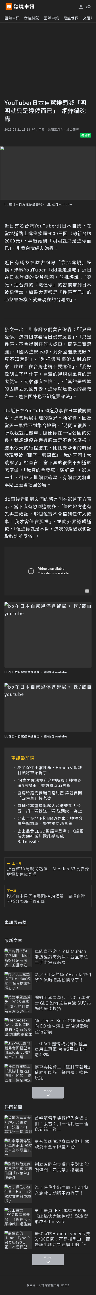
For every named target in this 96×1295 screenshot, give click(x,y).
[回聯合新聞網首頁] (9, 6)
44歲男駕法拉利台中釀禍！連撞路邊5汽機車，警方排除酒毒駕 (49, 783)
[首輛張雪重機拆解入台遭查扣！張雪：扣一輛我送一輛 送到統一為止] (18, 1124)
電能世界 (71, 18)
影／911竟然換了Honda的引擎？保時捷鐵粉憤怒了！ (63, 977)
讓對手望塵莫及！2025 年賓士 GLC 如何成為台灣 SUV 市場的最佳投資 (63, 1003)
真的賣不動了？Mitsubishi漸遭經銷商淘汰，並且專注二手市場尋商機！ (61, 956)
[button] (88, 6)
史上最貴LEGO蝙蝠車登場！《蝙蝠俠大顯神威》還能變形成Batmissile (50, 836)
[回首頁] (23, 6)
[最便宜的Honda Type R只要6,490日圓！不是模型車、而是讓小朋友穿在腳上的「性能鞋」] (18, 1240)
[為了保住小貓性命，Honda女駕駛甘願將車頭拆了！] (18, 1193)
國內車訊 (12, 18)
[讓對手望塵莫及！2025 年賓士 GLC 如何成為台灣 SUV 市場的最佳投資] (18, 1004)
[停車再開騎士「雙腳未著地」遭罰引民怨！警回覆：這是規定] (18, 1073)
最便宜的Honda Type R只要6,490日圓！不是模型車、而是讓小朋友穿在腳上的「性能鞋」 (62, 1239)
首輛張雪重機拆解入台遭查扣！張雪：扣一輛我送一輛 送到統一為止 (49, 808)
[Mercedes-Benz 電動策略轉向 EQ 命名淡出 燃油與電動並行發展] (18, 1027)
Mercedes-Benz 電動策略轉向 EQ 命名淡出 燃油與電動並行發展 (62, 1026)
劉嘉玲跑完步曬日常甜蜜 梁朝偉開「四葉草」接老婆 (49, 795)
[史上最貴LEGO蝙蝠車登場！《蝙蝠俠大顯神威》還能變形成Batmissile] (18, 1217)
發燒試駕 (31, 18)
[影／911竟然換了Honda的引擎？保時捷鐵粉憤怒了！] (18, 981)
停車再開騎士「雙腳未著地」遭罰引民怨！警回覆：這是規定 (63, 1072)
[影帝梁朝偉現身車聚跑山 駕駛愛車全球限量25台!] (18, 1147)
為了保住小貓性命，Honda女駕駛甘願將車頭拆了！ (49, 770)
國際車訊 (51, 18)
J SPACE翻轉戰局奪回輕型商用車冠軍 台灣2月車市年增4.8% (61, 1049)
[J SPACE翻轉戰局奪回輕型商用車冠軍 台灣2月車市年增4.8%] (18, 1050)
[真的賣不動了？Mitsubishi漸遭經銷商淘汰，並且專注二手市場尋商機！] (18, 957)
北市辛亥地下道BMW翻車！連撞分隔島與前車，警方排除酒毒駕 (50, 821)
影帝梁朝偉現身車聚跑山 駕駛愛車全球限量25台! (62, 1143)
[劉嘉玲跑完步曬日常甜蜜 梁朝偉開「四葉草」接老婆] (18, 1170)
